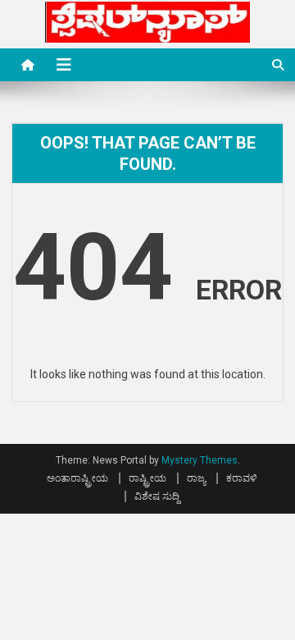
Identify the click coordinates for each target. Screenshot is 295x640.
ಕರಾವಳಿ (241, 478)
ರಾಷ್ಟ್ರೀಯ (147, 478)
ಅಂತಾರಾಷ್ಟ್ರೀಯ (77, 478)
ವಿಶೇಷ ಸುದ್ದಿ (156, 496)
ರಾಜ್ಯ (196, 478)
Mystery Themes (199, 460)
